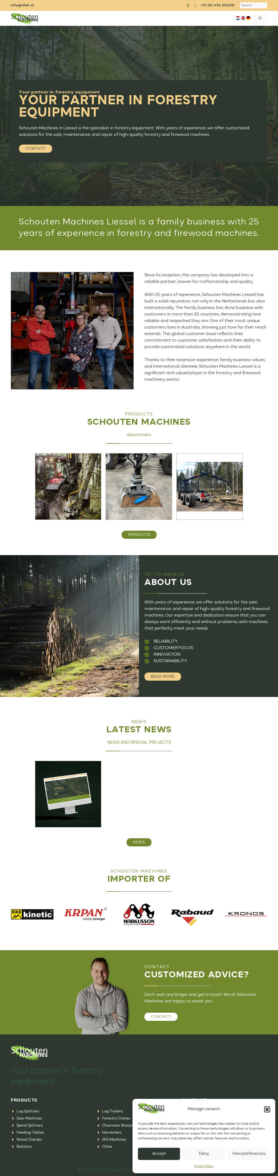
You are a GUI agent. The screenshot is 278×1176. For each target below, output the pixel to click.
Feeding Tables (30, 1132)
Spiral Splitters (30, 1125)
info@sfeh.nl (22, 5)
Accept (159, 1154)
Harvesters (112, 1132)
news (139, 842)
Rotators (24, 1147)
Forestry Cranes (116, 1118)
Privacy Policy (204, 1166)
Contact (36, 149)
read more (163, 676)
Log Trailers (112, 1111)
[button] (267, 1109)
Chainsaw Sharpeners (121, 1125)
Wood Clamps (29, 1139)
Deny (204, 1154)
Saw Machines (29, 1118)
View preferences (248, 1154)
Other (107, 1147)
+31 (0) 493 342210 (218, 5)
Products (139, 535)
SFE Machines (114, 1139)
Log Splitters (28, 1111)
